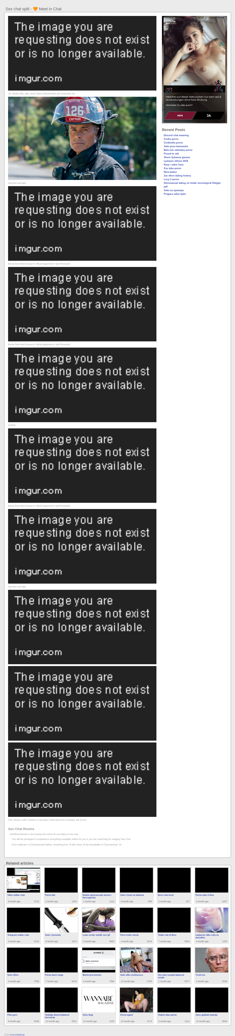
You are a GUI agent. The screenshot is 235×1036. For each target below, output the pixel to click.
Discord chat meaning (176, 135)
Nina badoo (170, 172)
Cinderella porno (173, 142)
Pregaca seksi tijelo (175, 194)
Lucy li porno (171, 179)
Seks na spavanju (174, 190)
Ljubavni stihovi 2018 (176, 161)
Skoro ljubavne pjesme (177, 157)
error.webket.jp (17, 1034)
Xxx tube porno (172, 168)
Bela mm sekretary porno (178, 150)
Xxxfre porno (171, 139)
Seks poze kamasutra (176, 146)
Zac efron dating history (177, 175)
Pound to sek (171, 153)
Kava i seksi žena (173, 164)
